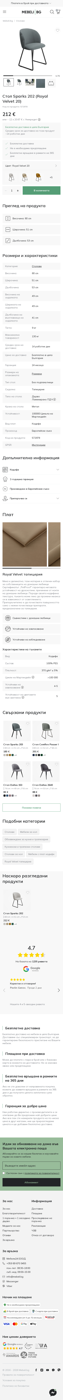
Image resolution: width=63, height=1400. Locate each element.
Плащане (37, 1213)
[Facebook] (37, 1370)
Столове (20, 21)
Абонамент (31, 1182)
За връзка (8, 1239)
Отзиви (7, 1235)
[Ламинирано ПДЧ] (54, 399)
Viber (9, 1286)
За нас (6, 1208)
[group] (31, 982)
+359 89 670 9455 (16, 1263)
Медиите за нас (11, 1225)
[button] (31, 3)
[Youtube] (49, 1370)
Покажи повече (31, 807)
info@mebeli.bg (15, 1276)
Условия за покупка (14, 1380)
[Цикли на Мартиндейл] (33, 677)
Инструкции (38, 444)
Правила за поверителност (18, 1374)
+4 (15, 755)
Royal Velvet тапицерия (23, 574)
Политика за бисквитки (16, 1385)
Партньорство (11, 1230)
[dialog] (31, 130)
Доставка (37, 1208)
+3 (44, 755)
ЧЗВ (34, 1230)
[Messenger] (54, 1370)
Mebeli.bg (8, 21)
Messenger (12, 1281)
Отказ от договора (43, 1235)
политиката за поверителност (42, 1173)
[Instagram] (43, 1370)
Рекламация (39, 1225)
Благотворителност (14, 1213)
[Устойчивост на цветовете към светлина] (23, 697)
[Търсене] (52, 12)
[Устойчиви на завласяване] (22, 687)
